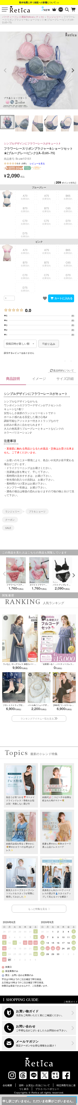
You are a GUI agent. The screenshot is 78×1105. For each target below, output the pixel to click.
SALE (8, 527)
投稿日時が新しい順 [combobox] (17, 343)
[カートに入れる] (61, 298)
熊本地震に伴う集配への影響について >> (39, 2)
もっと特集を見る (37, 908)
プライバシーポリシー (47, 1089)
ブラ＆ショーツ (37, 511)
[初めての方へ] (39, 1013)
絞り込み (50, 343)
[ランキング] (54, 9)
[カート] (73, 9)
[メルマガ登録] (39, 1043)
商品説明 (13, 378)
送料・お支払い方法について (34, 1085)
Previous (5, 70)
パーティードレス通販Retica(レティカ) (23, 16)
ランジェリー (54, 16)
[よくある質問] (39, 1028)
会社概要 (7, 1085)
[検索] (67, 9)
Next (72, 70)
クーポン (10, 519)
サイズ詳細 (65, 378)
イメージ (39, 378)
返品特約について (63, 370)
